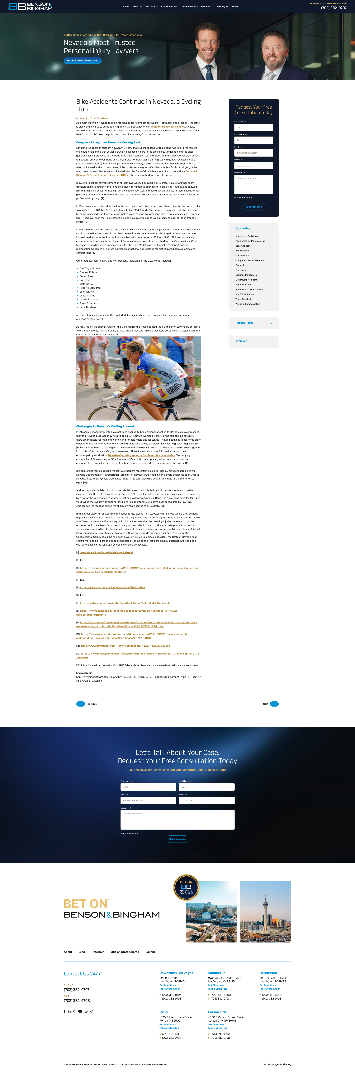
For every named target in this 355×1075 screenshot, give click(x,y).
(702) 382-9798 (77, 1001)
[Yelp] (74, 1011)
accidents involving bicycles (168, 126)
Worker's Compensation (247, 304)
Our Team (150, 6)
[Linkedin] (69, 1011)
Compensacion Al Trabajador (250, 260)
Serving (220, 6)
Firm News (102, 118)
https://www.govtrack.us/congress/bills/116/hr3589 (112, 587)
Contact (235, 6)
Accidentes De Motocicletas (250, 241)
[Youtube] (80, 1011)
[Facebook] (64, 1011)
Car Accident (242, 255)
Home (126, 6)
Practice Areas (169, 6)
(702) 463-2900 (272, 995)
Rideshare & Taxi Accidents (249, 289)
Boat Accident (242, 245)
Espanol (239, 265)
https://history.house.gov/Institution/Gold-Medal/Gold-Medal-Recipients (125, 603)
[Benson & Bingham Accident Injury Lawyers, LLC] (30, 6)
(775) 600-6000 (172, 1034)
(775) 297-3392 (220, 1034)
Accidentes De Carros (246, 236)
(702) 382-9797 (334, 9)
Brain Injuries (242, 250)
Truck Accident (243, 299)
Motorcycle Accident (246, 279)
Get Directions (167, 985)
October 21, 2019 (85, 118)
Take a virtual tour (169, 988)
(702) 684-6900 (221, 995)
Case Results (190, 6)
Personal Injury (243, 284)
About (136, 6)
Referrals (98, 952)
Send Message (254, 206)
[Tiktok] (91, 1011)
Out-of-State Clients (125, 952)
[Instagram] (86, 1011)
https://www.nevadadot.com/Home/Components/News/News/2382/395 (125, 645)
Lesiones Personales (246, 274)
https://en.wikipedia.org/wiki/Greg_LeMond (106, 552)
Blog (82, 952)
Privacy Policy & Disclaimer (154, 1064)
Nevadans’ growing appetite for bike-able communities (141, 455)
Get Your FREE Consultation (82, 60)
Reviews (206, 6)
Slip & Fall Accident (245, 294)
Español (151, 952)
